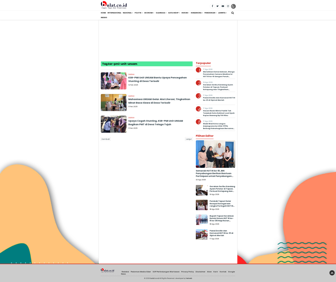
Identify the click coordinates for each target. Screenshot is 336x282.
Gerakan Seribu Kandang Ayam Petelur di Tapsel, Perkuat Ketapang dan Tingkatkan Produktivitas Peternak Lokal (218, 88)
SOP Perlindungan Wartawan (166, 271)
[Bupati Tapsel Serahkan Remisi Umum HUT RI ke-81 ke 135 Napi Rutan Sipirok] (202, 220)
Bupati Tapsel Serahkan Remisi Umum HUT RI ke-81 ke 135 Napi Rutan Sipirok (222, 219)
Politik (138, 13)
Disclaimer (200, 271)
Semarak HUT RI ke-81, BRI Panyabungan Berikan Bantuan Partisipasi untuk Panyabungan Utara (214, 174)
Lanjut (189, 139)
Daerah (131, 74)
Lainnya (221, 13)
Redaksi (125, 271)
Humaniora (196, 13)
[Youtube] (222, 6)
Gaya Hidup (173, 13)
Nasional (127, 13)
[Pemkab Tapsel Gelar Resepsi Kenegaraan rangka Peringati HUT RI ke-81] (202, 205)
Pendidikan (209, 13)
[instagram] (228, 6)
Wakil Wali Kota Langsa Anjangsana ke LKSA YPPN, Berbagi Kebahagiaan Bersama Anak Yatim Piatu (218, 127)
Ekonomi (148, 13)
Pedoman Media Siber (141, 271)
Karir (215, 271)
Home (103, 13)
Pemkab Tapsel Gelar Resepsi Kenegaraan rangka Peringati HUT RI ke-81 (221, 205)
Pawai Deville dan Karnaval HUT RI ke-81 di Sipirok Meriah (219, 98)
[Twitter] (217, 6)
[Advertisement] (168, 38)
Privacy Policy (187, 271)
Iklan (209, 271)
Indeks (104, 17)
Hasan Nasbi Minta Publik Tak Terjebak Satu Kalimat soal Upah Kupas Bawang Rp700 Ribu (219, 113)
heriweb (189, 278)
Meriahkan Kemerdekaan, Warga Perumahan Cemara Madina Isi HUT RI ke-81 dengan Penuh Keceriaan (219, 75)
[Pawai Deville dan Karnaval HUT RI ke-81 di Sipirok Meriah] (202, 235)
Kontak (223, 271)
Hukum (185, 13)
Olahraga (160, 13)
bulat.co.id (154, 278)
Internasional (114, 13)
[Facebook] (212, 6)
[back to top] (332, 272)
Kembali (106, 139)
